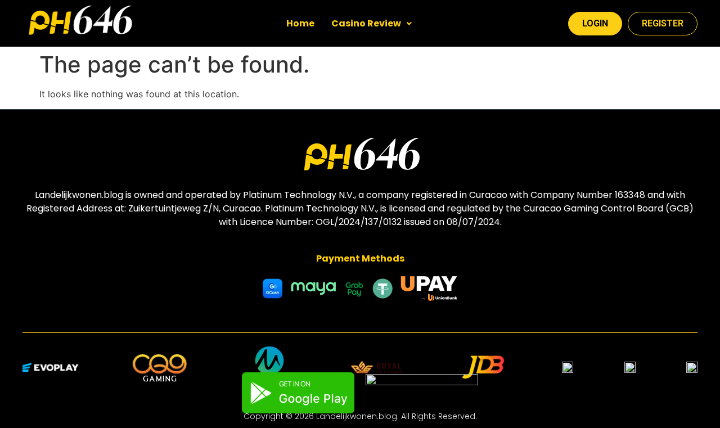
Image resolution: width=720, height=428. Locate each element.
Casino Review (366, 23)
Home (300, 23)
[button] (371, 24)
